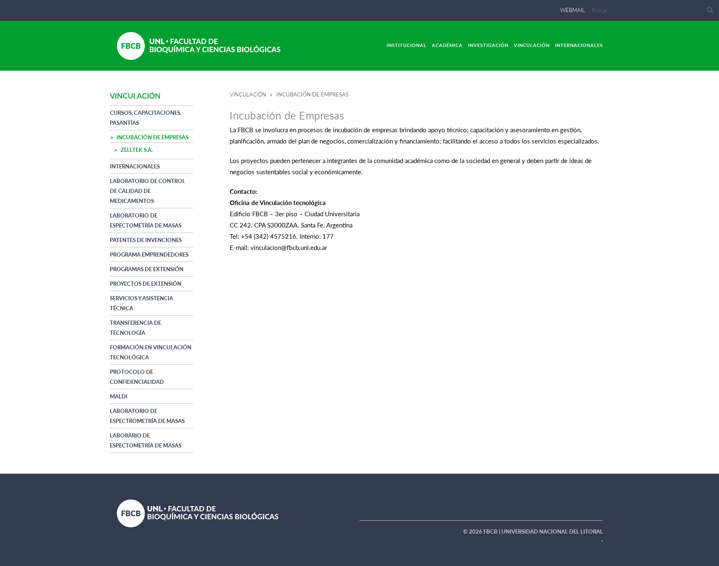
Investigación (488, 45)
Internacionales (579, 45)
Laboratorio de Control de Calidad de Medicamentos (147, 191)
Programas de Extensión (146, 269)
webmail (572, 10)
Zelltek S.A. (137, 149)
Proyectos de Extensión (145, 283)
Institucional (406, 45)
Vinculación (532, 45)
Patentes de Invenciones (146, 240)
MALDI (118, 396)
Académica (447, 45)
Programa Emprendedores (149, 254)
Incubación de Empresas (152, 137)
